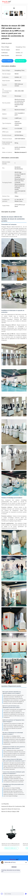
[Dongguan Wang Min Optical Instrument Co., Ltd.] (6, 1)
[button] (3, 835)
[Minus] (26, 862)
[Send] (26, 893)
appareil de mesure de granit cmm (10, 809)
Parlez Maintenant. (20, 60)
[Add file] (2, 893)
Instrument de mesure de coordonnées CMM (13, 806)
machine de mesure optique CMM (10, 811)
